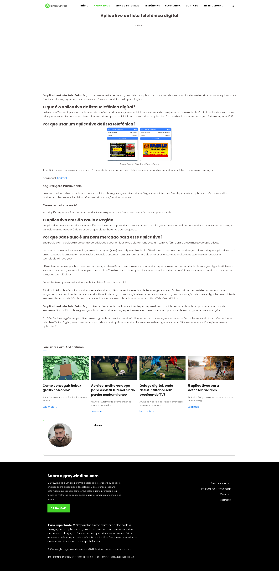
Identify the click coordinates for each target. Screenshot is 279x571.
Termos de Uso (221, 483)
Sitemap (226, 500)
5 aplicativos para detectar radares (203, 387)
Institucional (213, 5)
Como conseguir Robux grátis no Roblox (62, 387)
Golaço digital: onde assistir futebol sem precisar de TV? (156, 390)
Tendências (152, 5)
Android (62, 178)
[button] (232, 6)
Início (84, 5)
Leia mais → (50, 407)
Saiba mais (59, 508)
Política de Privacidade (216, 489)
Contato (192, 5)
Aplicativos (102, 5)
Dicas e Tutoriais (127, 5)
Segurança (173, 5)
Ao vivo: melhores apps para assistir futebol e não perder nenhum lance (113, 390)
